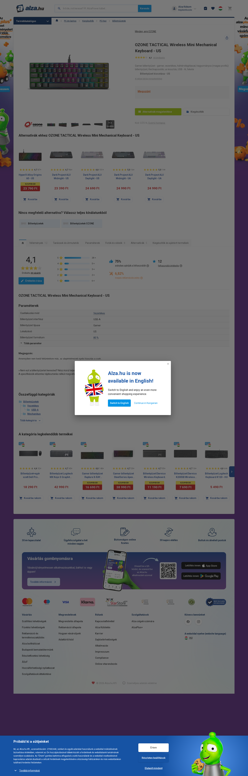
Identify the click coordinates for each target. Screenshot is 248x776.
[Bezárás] (168, 364)
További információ (29, 770)
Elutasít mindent (153, 768)
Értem (153, 747)
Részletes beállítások (153, 758)
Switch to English (119, 403)
